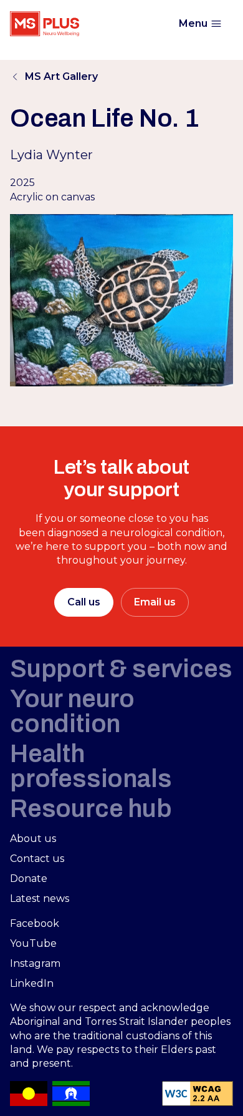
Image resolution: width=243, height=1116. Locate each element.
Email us (155, 602)
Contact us (37, 858)
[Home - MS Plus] (44, 23)
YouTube (33, 943)
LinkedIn (32, 983)
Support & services (121, 668)
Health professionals (90, 766)
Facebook (34, 923)
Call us (83, 602)
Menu (193, 23)
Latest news (39, 898)
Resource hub (91, 808)
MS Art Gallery (61, 76)
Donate (28, 878)
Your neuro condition (72, 711)
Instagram (35, 963)
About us (33, 838)
